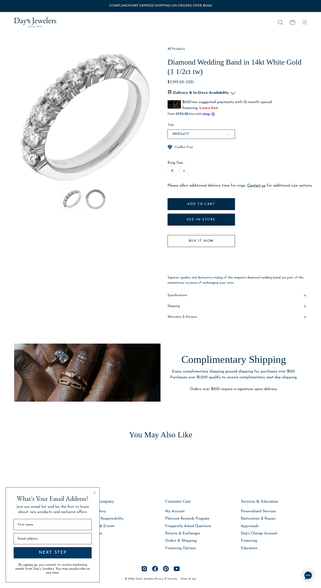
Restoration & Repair (258, 519)
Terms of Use (188, 578)
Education (249, 548)
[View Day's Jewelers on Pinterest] (165, 568)
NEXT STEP (53, 553)
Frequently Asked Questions (188, 526)
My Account (175, 511)
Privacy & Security (166, 578)
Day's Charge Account (259, 533)
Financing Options (180, 548)
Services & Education (259, 501)
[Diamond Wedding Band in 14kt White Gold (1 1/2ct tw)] (72, 199)
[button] (280, 22)
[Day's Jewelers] (35, 22)
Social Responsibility (106, 519)
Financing (249, 541)
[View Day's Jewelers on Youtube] (176, 568)
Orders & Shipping (180, 541)
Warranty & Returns (182, 316)
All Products (176, 49)
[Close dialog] (94, 492)
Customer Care (178, 501)
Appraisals (249, 526)
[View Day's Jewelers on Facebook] (155, 568)
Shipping (174, 306)
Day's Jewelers (145, 578)
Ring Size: (176, 163)
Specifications (177, 295)
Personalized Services (258, 511)
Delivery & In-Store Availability (201, 93)
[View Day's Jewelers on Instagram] (144, 568)
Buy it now (201, 241)
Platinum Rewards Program (187, 519)
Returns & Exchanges (182, 533)
